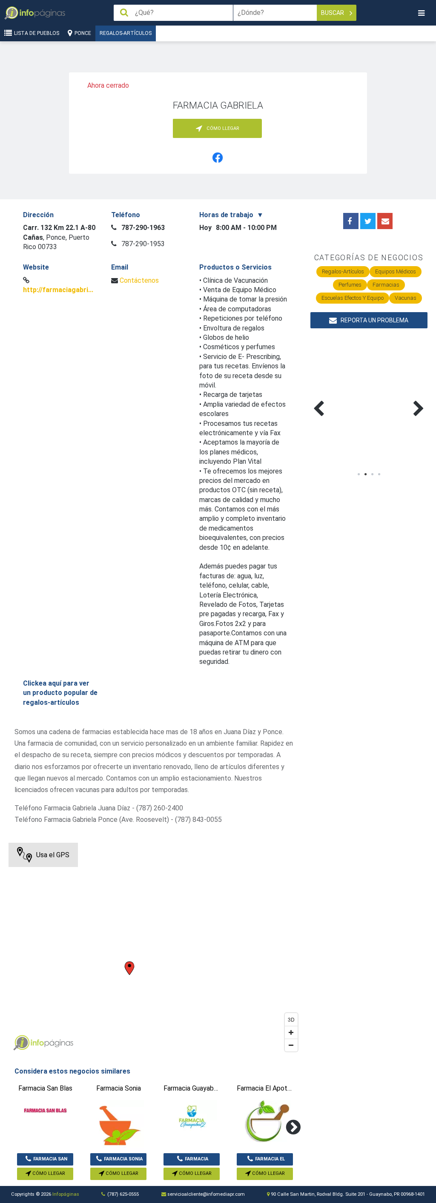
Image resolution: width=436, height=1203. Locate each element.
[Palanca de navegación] (421, 13)
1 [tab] (358, 474)
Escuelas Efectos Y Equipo (352, 298)
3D (291, 1019)
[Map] (155, 949)
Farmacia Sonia (123, 1159)
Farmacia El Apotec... (269, 1161)
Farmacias (386, 284)
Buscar (333, 12)
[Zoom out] (291, 1045)
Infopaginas (21, 1042)
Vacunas (405, 298)
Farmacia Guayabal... (193, 1161)
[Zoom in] (291, 1032)
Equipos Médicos (395, 271)
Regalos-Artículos (126, 33)
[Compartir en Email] (385, 221)
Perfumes (349, 284)
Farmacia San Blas (50, 1161)
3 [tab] (372, 474)
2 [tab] (365, 474)
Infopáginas (65, 1194)
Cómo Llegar (48, 1173)
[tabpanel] (339, 398)
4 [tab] (379, 474)
